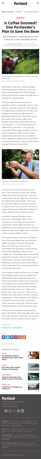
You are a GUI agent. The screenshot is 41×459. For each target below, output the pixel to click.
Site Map (19, 431)
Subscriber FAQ (19, 437)
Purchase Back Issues (32, 437)
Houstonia (32, 443)
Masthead (14, 429)
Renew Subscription (29, 435)
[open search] (38, 3)
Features (19, 12)
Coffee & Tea (6, 327)
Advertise (22, 429)
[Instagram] (10, 411)
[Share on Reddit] (24, 337)
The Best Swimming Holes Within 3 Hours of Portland (12, 378)
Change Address (7, 437)
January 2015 (17, 45)
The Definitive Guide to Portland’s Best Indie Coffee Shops (12, 357)
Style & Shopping (25, 421)
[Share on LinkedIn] (12, 337)
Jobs (28, 429)
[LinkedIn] (22, 411)
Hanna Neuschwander (15, 43)
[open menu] (3, 3)
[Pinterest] (18, 411)
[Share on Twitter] (8, 337)
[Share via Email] (20, 337)
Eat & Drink (15, 421)
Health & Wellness (16, 425)
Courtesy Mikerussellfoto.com (15, 81)
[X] (14, 411)
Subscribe (18, 435)
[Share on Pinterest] (16, 337)
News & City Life (7, 12)
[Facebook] (6, 411)
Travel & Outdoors (26, 423)
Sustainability (17, 327)
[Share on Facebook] (3, 337)
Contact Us (27, 431)
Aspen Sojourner (7, 445)
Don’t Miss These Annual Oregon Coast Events (11, 368)
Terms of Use (11, 431)
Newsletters (6, 439)
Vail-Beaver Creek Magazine (23, 445)
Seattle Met (23, 443)
